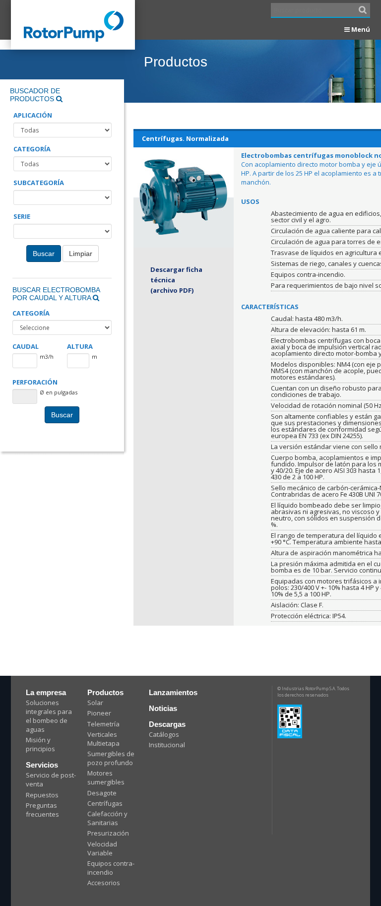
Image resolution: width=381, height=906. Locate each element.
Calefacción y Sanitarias (107, 818)
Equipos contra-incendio (110, 868)
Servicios (42, 765)
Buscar (44, 254)
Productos (105, 692)
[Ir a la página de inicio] (73, 16)
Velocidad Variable (102, 848)
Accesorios (103, 882)
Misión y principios (40, 744)
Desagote (102, 792)
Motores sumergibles (106, 777)
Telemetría (103, 723)
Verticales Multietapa (103, 739)
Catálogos (164, 734)
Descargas (167, 724)
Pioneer (99, 713)
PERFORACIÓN (35, 382)
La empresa (46, 692)
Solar (95, 702)
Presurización (108, 833)
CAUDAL (25, 346)
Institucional (167, 744)
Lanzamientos (173, 692)
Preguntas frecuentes (42, 810)
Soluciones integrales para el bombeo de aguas (49, 716)
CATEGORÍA (31, 313)
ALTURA (80, 346)
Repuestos (42, 794)
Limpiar (80, 254)
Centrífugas (105, 803)
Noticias (163, 708)
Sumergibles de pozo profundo (110, 758)
